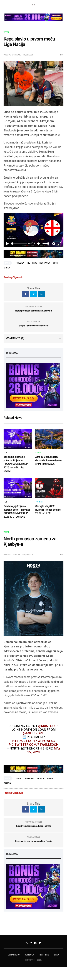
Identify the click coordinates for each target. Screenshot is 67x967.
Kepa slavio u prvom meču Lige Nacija (33, 841)
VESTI (6, 32)
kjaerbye (29, 778)
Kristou (40, 778)
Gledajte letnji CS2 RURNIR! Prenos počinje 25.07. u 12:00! (48, 510)
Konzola (29, 955)
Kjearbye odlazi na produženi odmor (33, 826)
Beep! (56, 955)
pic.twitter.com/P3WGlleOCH (33, 744)
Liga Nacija (44, 263)
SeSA (55, 263)
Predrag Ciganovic (12, 55)
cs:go (19, 778)
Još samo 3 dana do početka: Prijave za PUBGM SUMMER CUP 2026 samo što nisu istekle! (16, 464)
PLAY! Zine (44, 955)
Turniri (39, 502)
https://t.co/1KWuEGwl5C (33, 741)
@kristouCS (48, 726)
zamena (7, 783)
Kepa (34, 263)
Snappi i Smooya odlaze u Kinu (33, 325)
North (50, 778)
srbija (7, 268)
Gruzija (20, 263)
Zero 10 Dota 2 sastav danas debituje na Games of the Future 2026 (48, 460)
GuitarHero (14, 955)
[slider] (19, 243)
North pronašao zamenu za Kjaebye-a (33, 310)
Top (6, 453)
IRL (28, 263)
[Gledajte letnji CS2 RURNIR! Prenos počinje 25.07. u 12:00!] (49, 488)
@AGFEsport (33, 733)
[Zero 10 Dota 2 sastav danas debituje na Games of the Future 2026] (49, 439)
